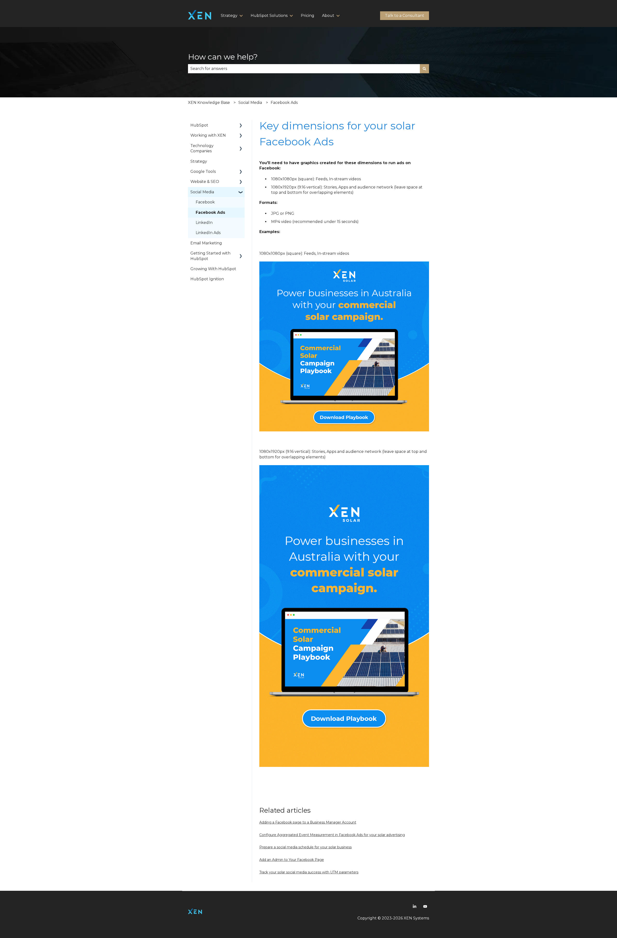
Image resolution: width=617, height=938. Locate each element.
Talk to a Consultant (404, 15)
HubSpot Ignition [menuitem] (207, 279)
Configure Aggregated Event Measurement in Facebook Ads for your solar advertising (332, 835)
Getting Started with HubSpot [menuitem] (210, 256)
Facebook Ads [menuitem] (210, 212)
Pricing (307, 15)
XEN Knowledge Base (209, 102)
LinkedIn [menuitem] (204, 222)
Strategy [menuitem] (198, 161)
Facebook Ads (284, 102)
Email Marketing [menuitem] (206, 243)
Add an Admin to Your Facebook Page (291, 860)
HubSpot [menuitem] (199, 125)
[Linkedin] (414, 906)
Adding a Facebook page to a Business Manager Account (307, 822)
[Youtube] (425, 906)
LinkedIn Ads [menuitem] (208, 232)
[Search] (424, 68)
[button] (241, 126)
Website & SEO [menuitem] (204, 181)
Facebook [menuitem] (205, 202)
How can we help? (223, 56)
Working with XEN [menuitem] (208, 135)
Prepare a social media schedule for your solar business (305, 847)
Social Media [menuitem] (202, 192)
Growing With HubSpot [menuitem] (213, 269)
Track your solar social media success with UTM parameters (308, 872)
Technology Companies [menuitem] (202, 148)
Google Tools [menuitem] (203, 171)
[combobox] (304, 68)
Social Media (250, 102)
